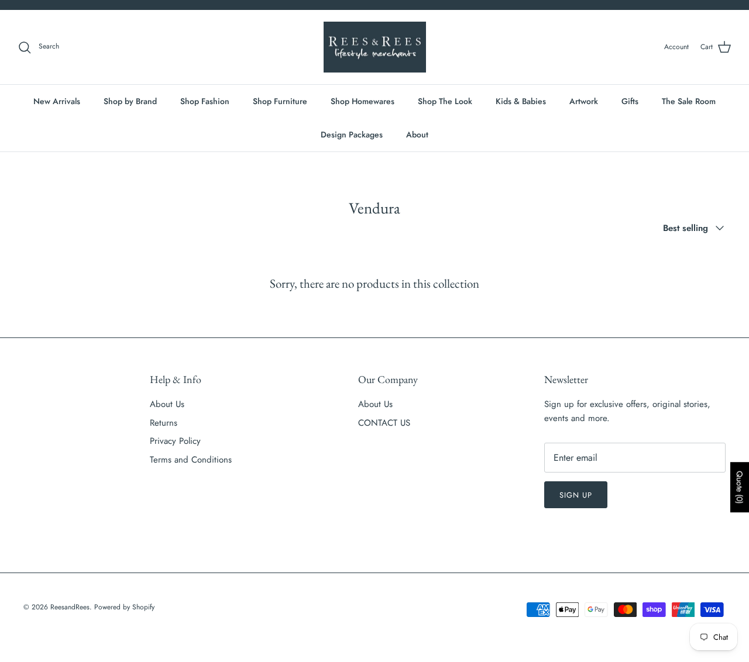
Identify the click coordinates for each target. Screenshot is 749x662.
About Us (167, 404)
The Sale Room (689, 101)
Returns (163, 422)
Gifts (629, 101)
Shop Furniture (280, 101)
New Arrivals (56, 101)
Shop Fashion (204, 101)
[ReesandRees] (375, 47)
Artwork (583, 101)
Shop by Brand (130, 101)
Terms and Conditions (191, 459)
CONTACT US (384, 422)
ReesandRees (70, 607)
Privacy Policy (175, 441)
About (417, 134)
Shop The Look (445, 101)
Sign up (575, 495)
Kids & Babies (521, 101)
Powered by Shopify (124, 607)
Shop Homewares (362, 101)
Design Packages (352, 134)
